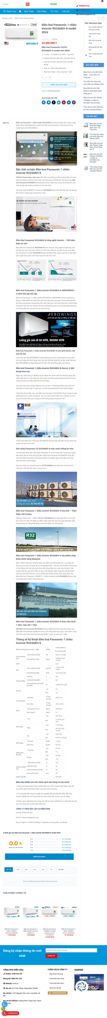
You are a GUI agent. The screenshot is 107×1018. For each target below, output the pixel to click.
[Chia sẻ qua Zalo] (49, 102)
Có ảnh (61, 869)
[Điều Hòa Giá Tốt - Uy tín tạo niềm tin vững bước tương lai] (53, 4)
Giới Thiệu (29, 11)
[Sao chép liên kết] (74, 102)
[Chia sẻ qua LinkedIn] (69, 102)
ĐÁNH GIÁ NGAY (39, 857)
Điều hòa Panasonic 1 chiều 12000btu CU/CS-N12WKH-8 (12, 931)
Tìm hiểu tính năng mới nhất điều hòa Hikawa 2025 (93, 83)
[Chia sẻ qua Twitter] (54, 102)
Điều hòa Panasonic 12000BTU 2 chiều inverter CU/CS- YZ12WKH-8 (49, 932)
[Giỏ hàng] (102, 1)
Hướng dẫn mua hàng (57, 978)
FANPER (79, 970)
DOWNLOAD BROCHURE (59, 993)
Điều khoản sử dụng (56, 974)
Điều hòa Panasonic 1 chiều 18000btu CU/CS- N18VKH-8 (69, 931)
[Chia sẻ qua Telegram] (59, 102)
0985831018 (83, 6)
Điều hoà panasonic (24, 18)
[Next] (76, 919)
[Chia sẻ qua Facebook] (44, 102)
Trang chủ (7, 18)
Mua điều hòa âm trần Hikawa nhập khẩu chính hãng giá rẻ (92, 90)
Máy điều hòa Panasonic (25, 629)
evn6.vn (11, 983)
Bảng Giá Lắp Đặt (55, 988)
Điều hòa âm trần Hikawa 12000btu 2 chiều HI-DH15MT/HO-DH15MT (92, 100)
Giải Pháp (41, 11)
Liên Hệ (65, 11)
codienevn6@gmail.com (86, 14)
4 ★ (26, 869)
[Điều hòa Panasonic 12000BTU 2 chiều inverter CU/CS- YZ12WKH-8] (49, 912)
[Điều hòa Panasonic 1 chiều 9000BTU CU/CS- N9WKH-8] (30, 912)
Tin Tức (54, 11)
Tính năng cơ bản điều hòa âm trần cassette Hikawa (93, 108)
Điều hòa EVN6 (23, 782)
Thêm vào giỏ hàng (58, 85)
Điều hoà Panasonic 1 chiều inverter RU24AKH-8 (33, 123)
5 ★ (18, 869)
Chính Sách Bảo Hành (57, 983)
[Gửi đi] (27, 4)
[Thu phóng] (6, 43)
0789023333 (83, 10)
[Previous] (3, 919)
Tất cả (8, 869)
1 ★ (51, 869)
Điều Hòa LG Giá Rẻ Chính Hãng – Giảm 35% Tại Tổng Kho (93, 74)
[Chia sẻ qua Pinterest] (64, 102)
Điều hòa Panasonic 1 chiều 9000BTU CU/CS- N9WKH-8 (30, 931)
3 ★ (34, 869)
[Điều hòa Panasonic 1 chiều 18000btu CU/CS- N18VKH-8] (68, 912)
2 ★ (43, 869)
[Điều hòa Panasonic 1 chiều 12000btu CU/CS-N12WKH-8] (11, 912)
